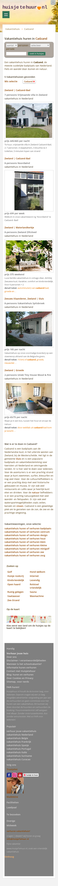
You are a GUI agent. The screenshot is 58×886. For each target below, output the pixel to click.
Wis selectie (11, 81)
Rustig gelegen (15, 591)
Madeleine (12, 796)
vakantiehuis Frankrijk (19, 741)
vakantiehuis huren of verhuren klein (25, 541)
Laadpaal (12, 807)
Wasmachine (37, 596)
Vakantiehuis (12, 29)
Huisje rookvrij (15, 575)
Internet (34, 575)
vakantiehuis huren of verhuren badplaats (28, 528)
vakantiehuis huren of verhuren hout (25, 538)
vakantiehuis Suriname (19, 755)
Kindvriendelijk (15, 580)
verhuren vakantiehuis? (18, 831)
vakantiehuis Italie (17, 752)
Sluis (18, 458)
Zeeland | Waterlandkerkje (19, 227)
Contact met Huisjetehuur (21, 671)
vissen (19, 505)
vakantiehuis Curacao (18, 759)
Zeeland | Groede (14, 370)
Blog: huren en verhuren (20, 674)
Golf (9, 571)
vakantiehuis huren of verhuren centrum (27, 531)
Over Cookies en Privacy (20, 678)
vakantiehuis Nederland (20, 734)
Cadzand (29, 29)
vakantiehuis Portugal (19, 748)
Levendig (35, 580)
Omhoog (9, 856)
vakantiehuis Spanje (18, 745)
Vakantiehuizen (6, 14)
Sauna (33, 591)
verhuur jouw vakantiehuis (21, 731)
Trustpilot (12, 769)
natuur (35, 492)
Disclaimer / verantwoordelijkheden (26, 660)
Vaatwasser (13, 596)
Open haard (13, 584)
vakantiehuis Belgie (17, 738)
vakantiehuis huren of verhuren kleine (26, 545)
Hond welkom (37, 571)
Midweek (11, 825)
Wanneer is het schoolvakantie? (24, 664)
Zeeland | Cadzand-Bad (17, 90)
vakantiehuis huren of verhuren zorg (25, 555)
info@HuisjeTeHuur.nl (18, 839)
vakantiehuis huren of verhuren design (26, 535)
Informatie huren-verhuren (21, 667)
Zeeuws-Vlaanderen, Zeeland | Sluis (24, 298)
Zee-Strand (13, 600)
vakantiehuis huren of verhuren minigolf (27, 548)
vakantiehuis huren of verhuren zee (24, 552)
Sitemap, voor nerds (18, 681)
